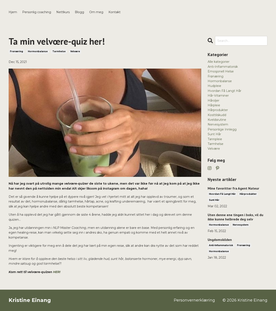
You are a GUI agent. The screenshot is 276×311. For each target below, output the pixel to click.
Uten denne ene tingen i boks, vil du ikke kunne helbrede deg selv (235, 217)
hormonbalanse (38, 51)
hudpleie (214, 86)
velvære (75, 51)
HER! (56, 272)
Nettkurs (63, 12)
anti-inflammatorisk (223, 67)
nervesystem (218, 124)
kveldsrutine (217, 120)
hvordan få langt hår (224, 91)
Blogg (79, 12)
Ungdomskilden (220, 240)
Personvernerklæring (194, 300)
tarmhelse (59, 51)
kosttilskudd (217, 115)
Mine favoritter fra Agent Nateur (233, 188)
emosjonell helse (221, 71)
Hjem (13, 12)
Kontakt (114, 12)
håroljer (213, 100)
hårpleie (214, 105)
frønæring (16, 51)
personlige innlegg (222, 129)
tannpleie (215, 139)
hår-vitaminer (218, 95)
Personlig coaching (36, 12)
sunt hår (214, 134)
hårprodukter (218, 110)
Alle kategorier (218, 62)
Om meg (96, 12)
